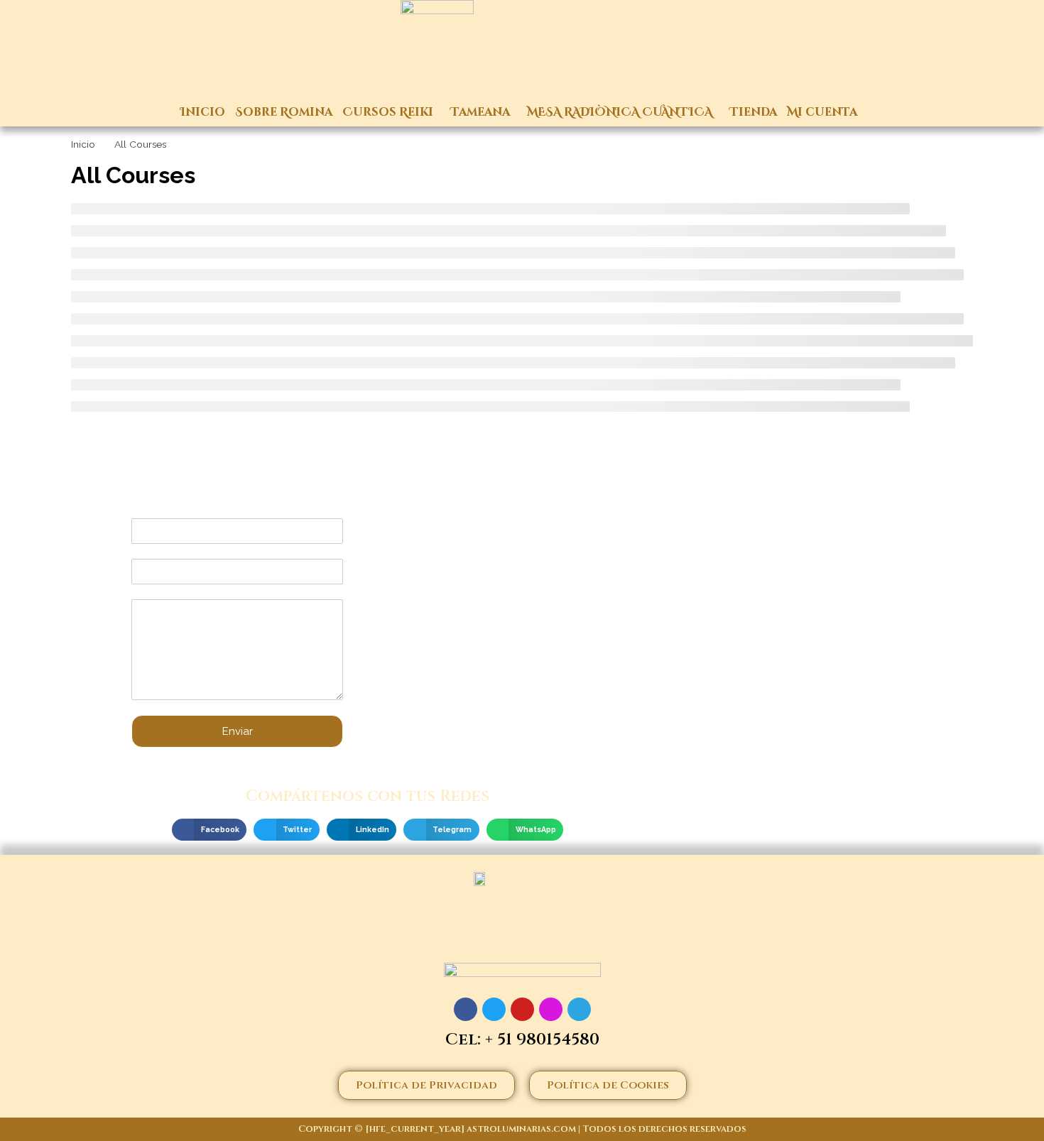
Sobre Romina (283, 112)
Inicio (202, 112)
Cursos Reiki (387, 112)
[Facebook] (465, 1009)
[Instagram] (550, 1009)
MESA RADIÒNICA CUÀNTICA (619, 112)
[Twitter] (494, 1009)
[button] (209, 830)
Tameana (480, 112)
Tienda (753, 112)
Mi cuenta (822, 112)
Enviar (237, 731)
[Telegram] (579, 1009)
